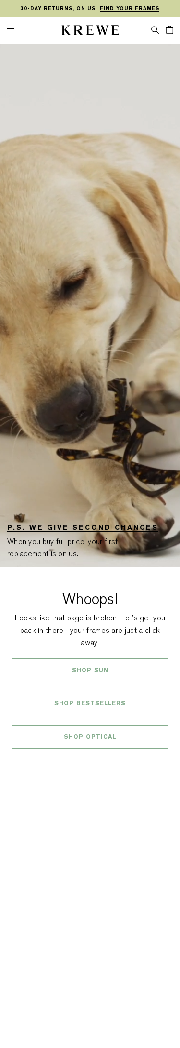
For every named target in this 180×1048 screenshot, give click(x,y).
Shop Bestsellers (90, 703)
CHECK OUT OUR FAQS (90, 762)
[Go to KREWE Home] (90, 31)
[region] (90, 8)
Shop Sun (90, 670)
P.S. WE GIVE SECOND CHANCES (82, 527)
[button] (155, 29)
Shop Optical (90, 736)
